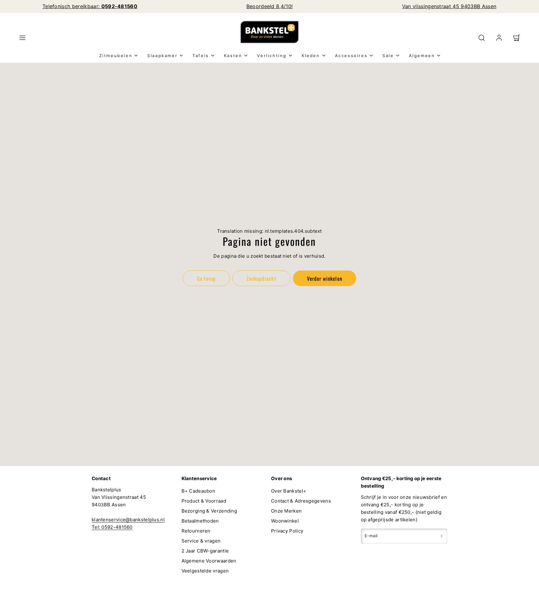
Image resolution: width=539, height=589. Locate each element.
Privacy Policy (287, 531)
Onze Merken (286, 511)
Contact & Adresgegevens (301, 501)
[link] (499, 37)
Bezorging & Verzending (209, 511)
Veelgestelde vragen (205, 571)
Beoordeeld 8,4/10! (269, 6)
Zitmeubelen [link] (116, 55)
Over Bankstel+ (288, 491)
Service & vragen (201, 541)
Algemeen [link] (422, 55)
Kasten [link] (233, 55)
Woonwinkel (285, 521)
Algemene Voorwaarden (209, 561)
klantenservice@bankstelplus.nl (128, 520)
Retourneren (196, 531)
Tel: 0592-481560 (112, 527)
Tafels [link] (200, 55)
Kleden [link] (311, 55)
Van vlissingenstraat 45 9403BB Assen (449, 6)
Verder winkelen (324, 278)
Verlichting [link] (272, 55)
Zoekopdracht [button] (261, 278)
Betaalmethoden (200, 521)
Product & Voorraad (204, 501)
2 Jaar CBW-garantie (205, 551)
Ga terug (206, 278)
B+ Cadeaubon (199, 491)
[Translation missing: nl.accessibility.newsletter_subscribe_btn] (441, 535)
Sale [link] (388, 55)
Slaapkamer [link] (162, 55)
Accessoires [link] (351, 55)
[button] (22, 37)
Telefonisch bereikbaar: (89, 6)
